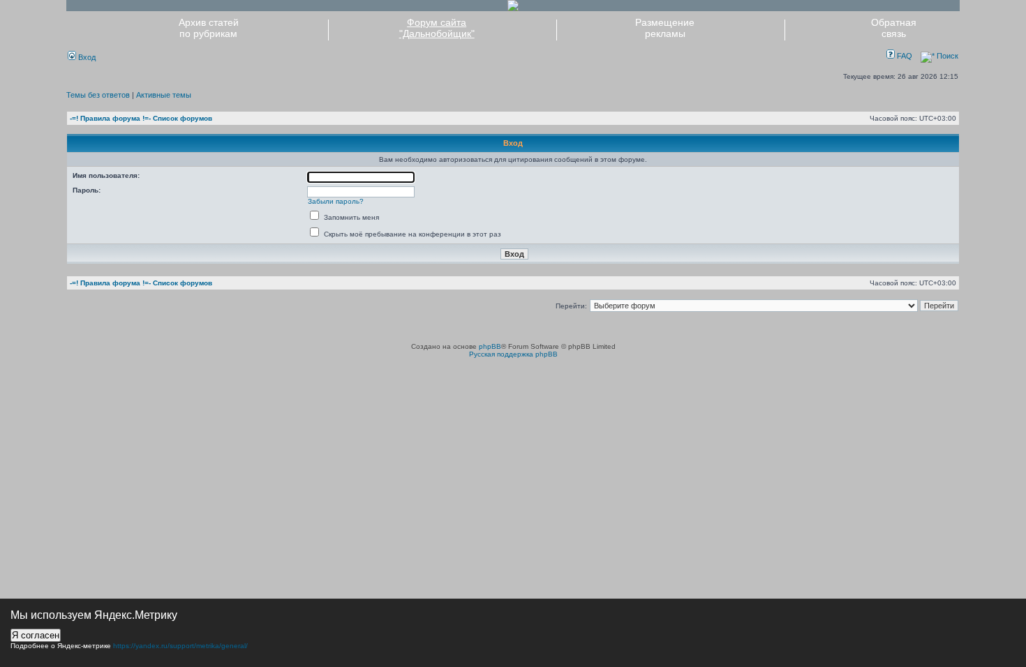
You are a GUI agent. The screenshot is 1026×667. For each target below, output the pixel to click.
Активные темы (163, 95)
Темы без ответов (98, 95)
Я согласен (35, 635)
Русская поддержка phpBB (513, 354)
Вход (86, 57)
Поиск (946, 56)
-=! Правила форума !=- (110, 118)
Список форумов (182, 118)
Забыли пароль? (336, 201)
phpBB (490, 346)
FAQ (903, 56)
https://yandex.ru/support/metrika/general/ (180, 646)
